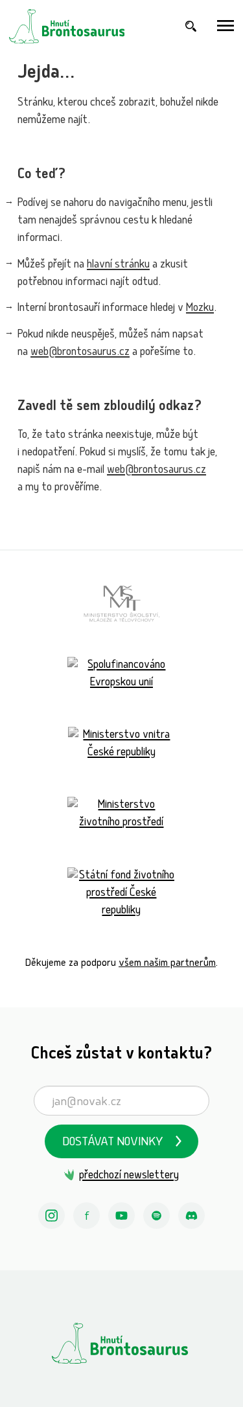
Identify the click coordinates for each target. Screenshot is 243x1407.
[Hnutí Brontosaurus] (121, 1343)
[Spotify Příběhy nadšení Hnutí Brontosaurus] (156, 1216)
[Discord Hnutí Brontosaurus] (191, 1216)
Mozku (200, 308)
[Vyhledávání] (191, 26)
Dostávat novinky (112, 1143)
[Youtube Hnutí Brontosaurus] (121, 1216)
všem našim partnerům (167, 963)
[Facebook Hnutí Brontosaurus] (86, 1216)
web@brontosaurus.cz (80, 352)
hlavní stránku (118, 265)
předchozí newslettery (129, 1176)
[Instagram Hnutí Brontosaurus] (51, 1216)
